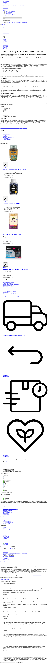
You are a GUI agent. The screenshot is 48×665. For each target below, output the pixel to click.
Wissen (5, 132)
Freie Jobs (5, 538)
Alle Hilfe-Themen (9, 16)
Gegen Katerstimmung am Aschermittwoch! (11, 284)
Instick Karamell (6, 294)
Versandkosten (8, 13)
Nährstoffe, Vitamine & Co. (9, 137)
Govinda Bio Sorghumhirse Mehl (9, 291)
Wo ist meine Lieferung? (8, 522)
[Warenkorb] (25, 37)
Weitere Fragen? (6, 513)
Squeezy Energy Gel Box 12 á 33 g (10, 293)
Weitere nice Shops (7, 559)
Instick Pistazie (6, 292)
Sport (5, 135)
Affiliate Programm (7, 528)
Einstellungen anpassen (18, 577)
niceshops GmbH (9, 548)
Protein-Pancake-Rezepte (8, 283)
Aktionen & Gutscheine (7, 512)
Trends (5, 138)
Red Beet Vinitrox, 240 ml (15, 269)
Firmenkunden (6, 514)
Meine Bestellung (6, 506)
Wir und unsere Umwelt (7, 529)
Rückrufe (5, 530)
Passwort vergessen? (7, 521)
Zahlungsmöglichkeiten (10, 14)
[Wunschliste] (4, 35)
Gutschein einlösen (6, 523)
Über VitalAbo (6, 536)
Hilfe (4, 10)
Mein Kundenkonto (7, 511)
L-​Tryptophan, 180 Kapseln (12, 203)
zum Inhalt (5, 2)
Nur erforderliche (9, 577)
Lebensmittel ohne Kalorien (8, 282)
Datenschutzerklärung (37, 575)
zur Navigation (6, 1)
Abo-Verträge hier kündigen (8, 556)
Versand (5, 8)
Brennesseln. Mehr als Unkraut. (9, 285)
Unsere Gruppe (6, 537)
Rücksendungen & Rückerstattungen (10, 509)
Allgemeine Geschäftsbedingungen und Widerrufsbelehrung (15, 553)
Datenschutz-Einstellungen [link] (8, 555)
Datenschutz (5, 552)
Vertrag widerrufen (4, 561)
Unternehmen (5, 558)
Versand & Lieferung (7, 507)
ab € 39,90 (14, 5)
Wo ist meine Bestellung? (11, 11)
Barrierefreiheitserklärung (8, 554)
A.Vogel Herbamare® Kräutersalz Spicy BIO (12, 296)
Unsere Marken (6, 139)
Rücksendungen (9, 12)
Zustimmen (3, 577)
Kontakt (7, 15)
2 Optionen (5, 230)
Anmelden (5, 518)
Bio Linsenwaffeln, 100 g (12, 234)
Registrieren (5, 520)
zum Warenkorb (6, 3)
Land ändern (12, 546)
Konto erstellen (6, 33)
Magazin (4, 527)
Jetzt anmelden (6, 28)
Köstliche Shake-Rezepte (8, 286)
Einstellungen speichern (5, 662)
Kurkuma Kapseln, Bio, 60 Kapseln (14, 169)
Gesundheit (6, 136)
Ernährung (6, 134)
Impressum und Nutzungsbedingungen (10, 550)
